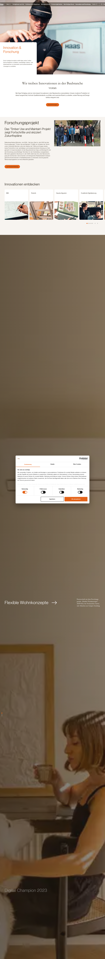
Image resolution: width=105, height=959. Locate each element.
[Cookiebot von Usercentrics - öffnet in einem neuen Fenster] (80, 459)
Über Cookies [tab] (77, 464)
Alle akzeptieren (76, 499)
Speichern (52, 499)
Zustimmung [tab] (28, 464)
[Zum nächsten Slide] (97, 223)
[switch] (43, 492)
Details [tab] (53, 464)
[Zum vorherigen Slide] (95, 223)
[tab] (87, 223)
